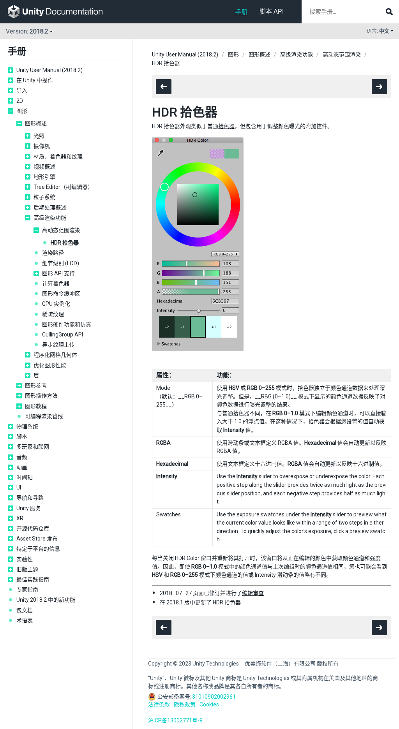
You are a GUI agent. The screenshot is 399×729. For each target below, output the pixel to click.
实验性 (24, 559)
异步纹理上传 (58, 345)
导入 (21, 90)
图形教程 (36, 406)
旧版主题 (27, 569)
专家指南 (27, 589)
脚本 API (272, 11)
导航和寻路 (30, 498)
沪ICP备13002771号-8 (175, 720)
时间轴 (24, 477)
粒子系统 (44, 197)
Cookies (209, 704)
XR (19, 518)
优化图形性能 (50, 365)
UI (18, 487)
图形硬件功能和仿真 (66, 324)
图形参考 (36, 385)
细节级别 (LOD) (60, 263)
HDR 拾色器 (65, 242)
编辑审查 (253, 593)
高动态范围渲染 (61, 230)
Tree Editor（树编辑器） (63, 187)
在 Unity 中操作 (34, 80)
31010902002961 (214, 697)
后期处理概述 (50, 207)
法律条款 (159, 704)
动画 (21, 467)
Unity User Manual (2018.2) (49, 70)
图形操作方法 (41, 396)
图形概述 (36, 123)
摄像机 (42, 146)
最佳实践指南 (32, 579)
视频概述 (44, 167)
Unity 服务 (28, 508)
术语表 (24, 620)
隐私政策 (185, 704)
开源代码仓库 (32, 528)
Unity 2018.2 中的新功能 (45, 600)
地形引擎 (44, 177)
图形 (21, 111)
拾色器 (226, 126)
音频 (21, 457)
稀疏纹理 (53, 314)
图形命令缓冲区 (61, 294)
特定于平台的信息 (38, 549)
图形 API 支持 (58, 273)
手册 (241, 12)
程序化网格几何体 (55, 355)
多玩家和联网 (32, 447)
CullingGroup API (62, 334)
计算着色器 (55, 283)
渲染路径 (53, 253)
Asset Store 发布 (37, 538)
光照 (39, 136)
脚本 (21, 436)
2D (19, 101)
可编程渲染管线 (44, 416)
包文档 (24, 610)
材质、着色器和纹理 (58, 156)
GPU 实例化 (56, 304)
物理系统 (27, 426)
